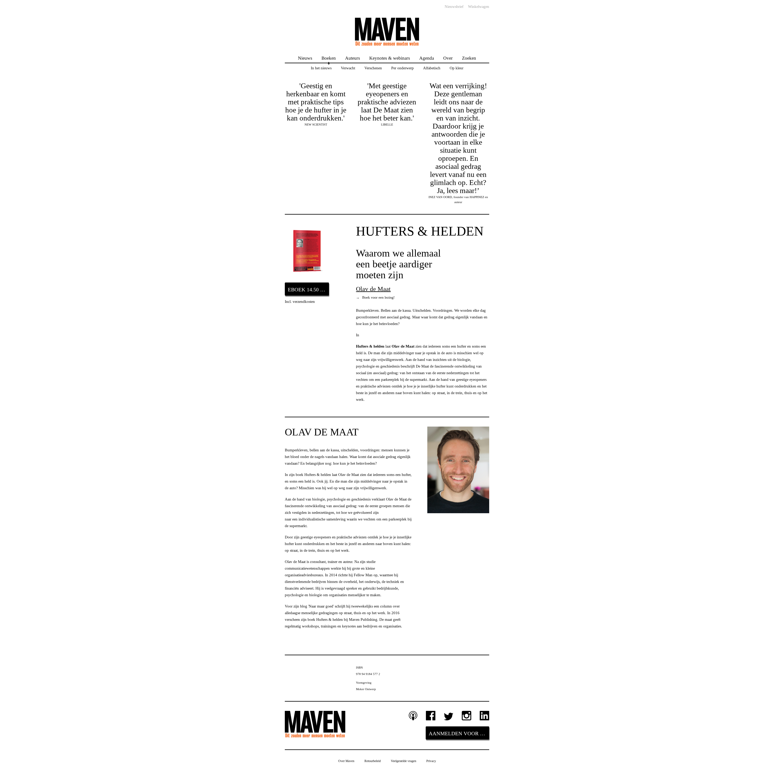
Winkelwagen (478, 6)
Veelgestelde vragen (403, 760)
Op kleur (456, 68)
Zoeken (469, 57)
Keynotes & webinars (389, 57)
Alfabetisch (431, 68)
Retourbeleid (372, 760)
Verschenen (373, 68)
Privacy (431, 760)
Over (448, 57)
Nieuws (305, 57)
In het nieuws (321, 68)
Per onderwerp (402, 68)
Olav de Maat (373, 288)
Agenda (426, 57)
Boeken (328, 57)
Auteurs (352, 57)
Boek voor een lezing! (375, 297)
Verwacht (348, 68)
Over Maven (346, 760)
